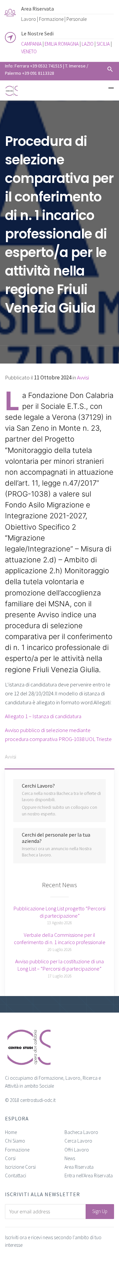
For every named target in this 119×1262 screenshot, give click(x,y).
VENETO (29, 51)
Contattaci (15, 1175)
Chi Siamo (15, 1141)
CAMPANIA (31, 44)
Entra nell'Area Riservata (88, 1175)
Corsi (10, 1158)
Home (11, 1132)
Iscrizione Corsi (20, 1167)
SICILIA (103, 44)
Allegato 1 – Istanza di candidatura (43, 716)
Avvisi (83, 377)
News (69, 1158)
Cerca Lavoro (78, 1141)
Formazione (17, 1150)
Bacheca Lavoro (81, 1132)
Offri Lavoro (76, 1150)
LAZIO (88, 44)
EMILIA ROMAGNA (62, 44)
